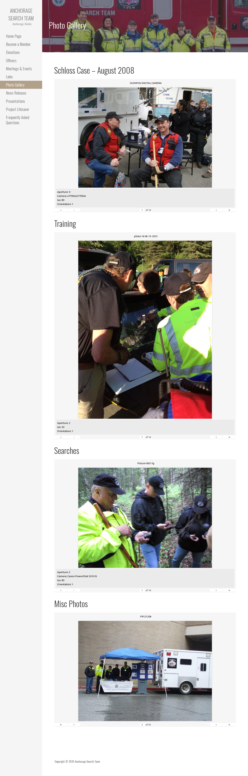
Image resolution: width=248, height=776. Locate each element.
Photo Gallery (15, 85)
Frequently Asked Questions (17, 119)
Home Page (13, 36)
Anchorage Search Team (21, 14)
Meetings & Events (19, 68)
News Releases (16, 93)
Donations (13, 52)
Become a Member (18, 44)
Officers (11, 60)
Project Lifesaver (17, 109)
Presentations (15, 101)
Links (9, 76)
